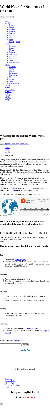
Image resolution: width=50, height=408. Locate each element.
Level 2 (7, 44)
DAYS (7, 85)
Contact (7, 387)
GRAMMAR (10, 90)
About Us (8, 379)
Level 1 (7, 23)
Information (13, 31)
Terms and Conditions (13, 385)
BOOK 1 (8, 88)
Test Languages (20, 260)
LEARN (8, 94)
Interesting (13, 33)
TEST (7, 100)
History (12, 29)
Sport (11, 40)
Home (7, 21)
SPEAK (8, 98)
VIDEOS (8, 96)
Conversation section (33, 328)
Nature (11, 35)
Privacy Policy (10, 383)
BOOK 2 (8, 92)
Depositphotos (17, 340)
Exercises (12, 25)
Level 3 (7, 65)
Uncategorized (14, 42)
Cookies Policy (10, 381)
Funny (11, 27)
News (11, 38)
